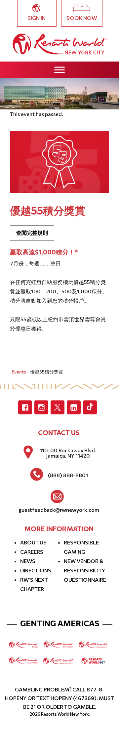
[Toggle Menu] (59, 70)
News (27, 561)
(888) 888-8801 (68, 475)
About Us (33, 542)
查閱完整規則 (32, 232)
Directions (35, 570)
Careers (31, 551)
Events (19, 371)
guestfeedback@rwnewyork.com (59, 509)
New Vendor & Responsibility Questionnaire (85, 570)
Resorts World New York (65, 714)
